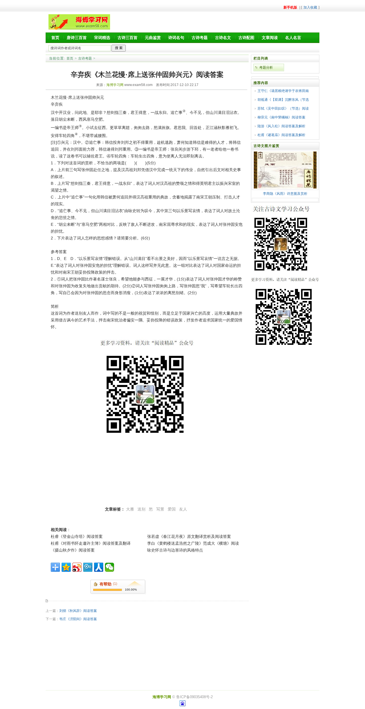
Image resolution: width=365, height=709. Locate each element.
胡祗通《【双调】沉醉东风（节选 (283, 100)
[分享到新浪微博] (77, 567)
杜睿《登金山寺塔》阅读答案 (77, 536)
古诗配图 (246, 37)
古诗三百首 (127, 37)
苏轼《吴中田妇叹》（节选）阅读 (283, 108)
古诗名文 (223, 37)
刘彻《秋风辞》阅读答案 (78, 611)
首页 (55, 37)
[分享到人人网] (98, 567)
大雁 (130, 509)
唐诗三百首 (77, 37)
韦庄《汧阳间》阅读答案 (78, 619)
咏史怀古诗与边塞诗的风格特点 (175, 550)
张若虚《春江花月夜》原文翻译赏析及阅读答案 (189, 536)
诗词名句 (176, 37)
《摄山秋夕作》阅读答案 (73, 550)
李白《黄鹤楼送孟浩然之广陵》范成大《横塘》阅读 (193, 543)
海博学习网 (114, 85)
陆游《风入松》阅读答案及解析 (281, 126)
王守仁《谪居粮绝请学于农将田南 (283, 91)
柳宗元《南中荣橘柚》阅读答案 (281, 117)
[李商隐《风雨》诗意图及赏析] (285, 187)
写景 (160, 509)
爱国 (172, 509)
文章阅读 (270, 37)
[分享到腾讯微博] (87, 567)
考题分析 (266, 67)
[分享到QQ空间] (66, 567)
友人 (183, 509)
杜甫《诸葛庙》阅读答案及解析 (281, 135)
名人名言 (293, 37)
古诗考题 (200, 37)
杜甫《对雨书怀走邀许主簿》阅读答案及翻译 (91, 543)
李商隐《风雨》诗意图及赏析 (285, 194)
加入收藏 (310, 7)
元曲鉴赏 (153, 37)
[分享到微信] (109, 567)
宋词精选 (102, 37)
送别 (141, 509)
